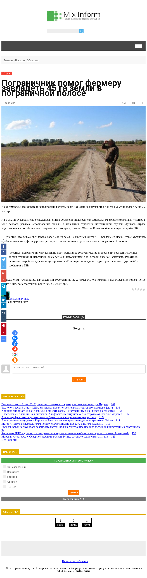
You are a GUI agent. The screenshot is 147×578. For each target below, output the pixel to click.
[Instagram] (102, 548)
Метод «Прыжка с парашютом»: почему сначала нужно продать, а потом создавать (55, 423)
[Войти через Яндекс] (15, 349)
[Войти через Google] (15, 354)
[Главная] (73, 19)
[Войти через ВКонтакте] (15, 338)
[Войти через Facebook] (15, 343)
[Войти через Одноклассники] (15, 360)
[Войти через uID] (15, 333)
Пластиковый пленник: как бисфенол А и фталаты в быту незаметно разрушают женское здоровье (65, 414)
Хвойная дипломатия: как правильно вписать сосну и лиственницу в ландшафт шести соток (61, 410)
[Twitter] (73, 548)
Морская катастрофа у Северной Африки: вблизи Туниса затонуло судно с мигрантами (58, 436)
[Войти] (88, 31)
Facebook (12, 476)
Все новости (9, 439)
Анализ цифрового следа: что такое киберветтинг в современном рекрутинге (52, 417)
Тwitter (11, 486)
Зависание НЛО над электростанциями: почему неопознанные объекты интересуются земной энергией (68, 433)
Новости (20, 60)
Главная (8, 60)
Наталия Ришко (19, 298)
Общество (33, 60)
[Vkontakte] (16, 548)
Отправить (79, 379)
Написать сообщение (75, 561)
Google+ (12, 481)
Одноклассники (16, 466)
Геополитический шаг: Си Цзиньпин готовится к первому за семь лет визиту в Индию (58, 404)
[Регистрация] (96, 31)
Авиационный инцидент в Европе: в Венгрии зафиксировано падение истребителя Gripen (60, 420)
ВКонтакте (13, 471)
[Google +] (131, 548)
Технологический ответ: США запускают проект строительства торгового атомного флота (60, 407)
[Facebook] (45, 548)
